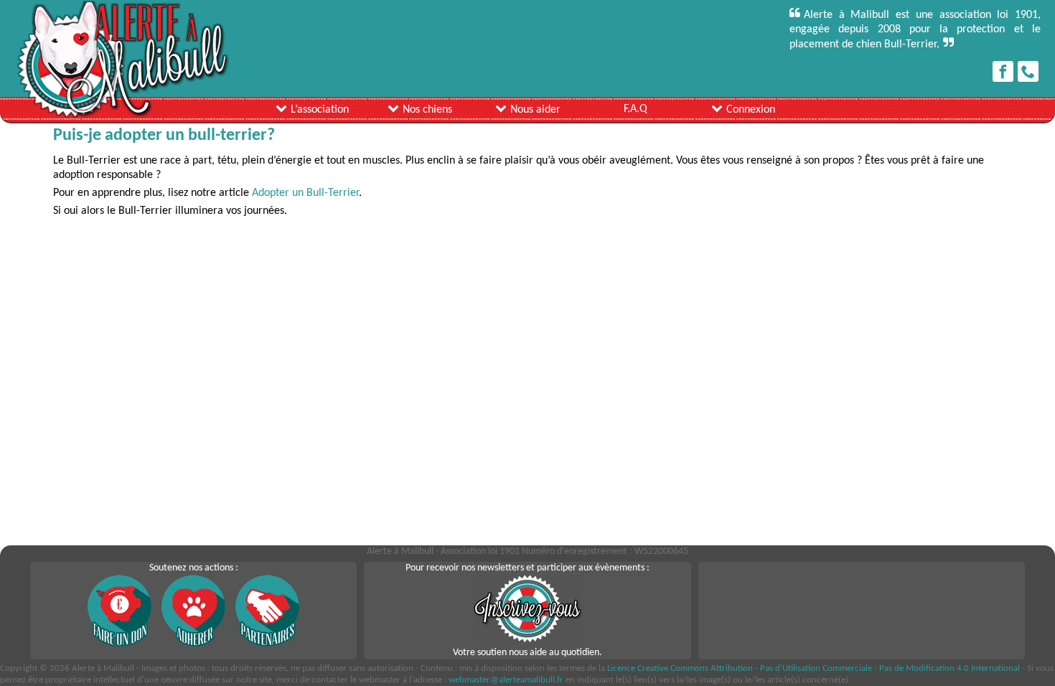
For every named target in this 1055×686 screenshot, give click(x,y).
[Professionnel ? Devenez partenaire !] (268, 644)
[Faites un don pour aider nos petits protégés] (120, 644)
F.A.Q (635, 109)
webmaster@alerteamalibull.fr (506, 680)
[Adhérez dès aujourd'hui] (194, 644)
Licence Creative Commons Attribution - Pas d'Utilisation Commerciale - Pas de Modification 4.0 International (813, 668)
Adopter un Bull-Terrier (304, 193)
